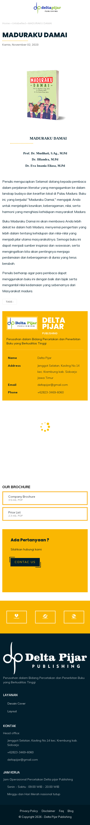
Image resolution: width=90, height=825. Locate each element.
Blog (70, 811)
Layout (12, 711)
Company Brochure (21, 496)
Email (12, 385)
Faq (61, 811)
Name (12, 358)
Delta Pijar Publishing (58, 816)
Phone (13, 392)
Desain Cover (17, 703)
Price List (14, 512)
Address (14, 366)
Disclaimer (48, 811)
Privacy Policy (29, 811)
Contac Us (25, 562)
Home (6, 23)
